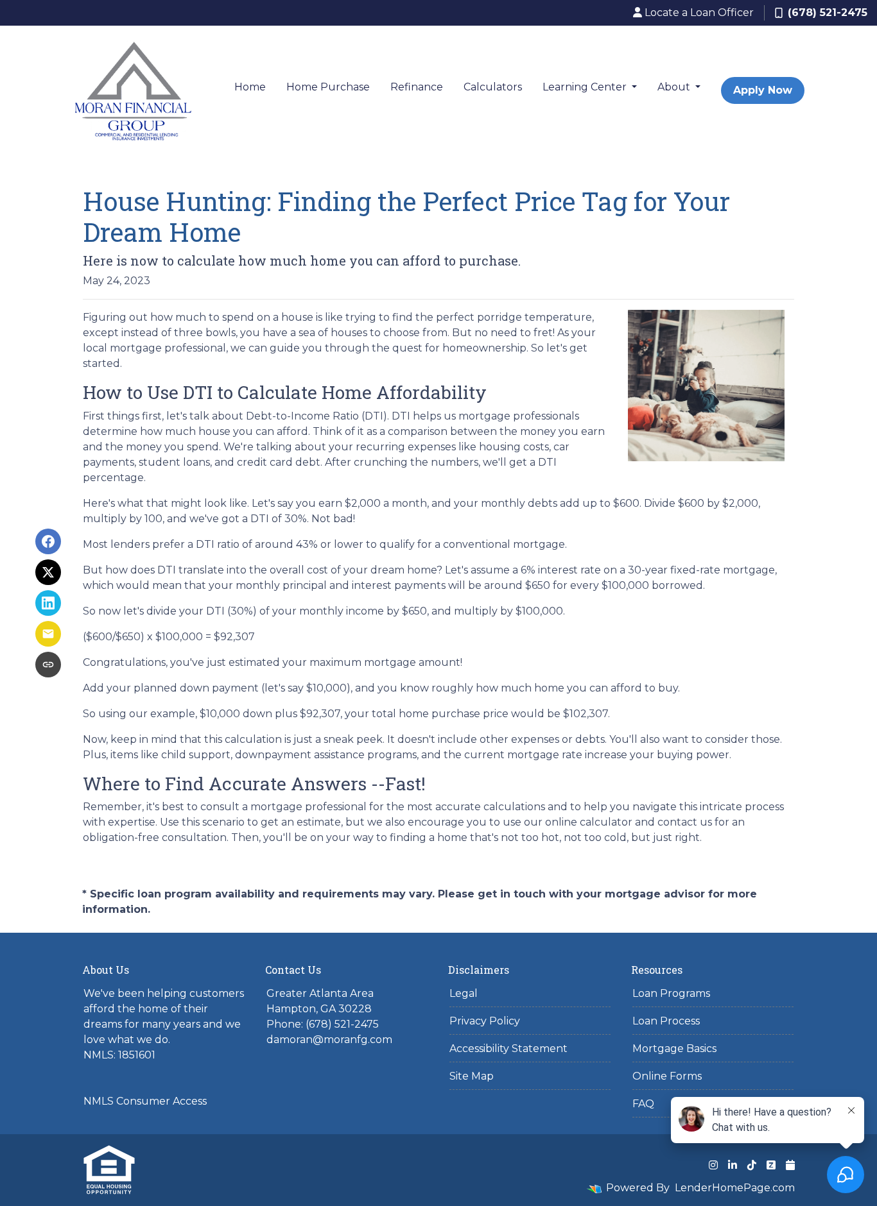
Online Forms (667, 1076)
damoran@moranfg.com (329, 1039)
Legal (463, 993)
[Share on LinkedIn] (48, 603)
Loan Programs (671, 993)
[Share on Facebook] (48, 541)
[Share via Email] (48, 634)
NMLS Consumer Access (145, 1101)
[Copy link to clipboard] (48, 664)
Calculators (493, 87)
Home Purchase (328, 87)
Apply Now (762, 90)
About (675, 87)
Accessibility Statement (508, 1048)
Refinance (416, 87)
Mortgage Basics (674, 1048)
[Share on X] (48, 572)
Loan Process (666, 1021)
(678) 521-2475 (827, 12)
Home (250, 87)
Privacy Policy (484, 1021)
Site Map (471, 1076)
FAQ (643, 1104)
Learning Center (586, 87)
